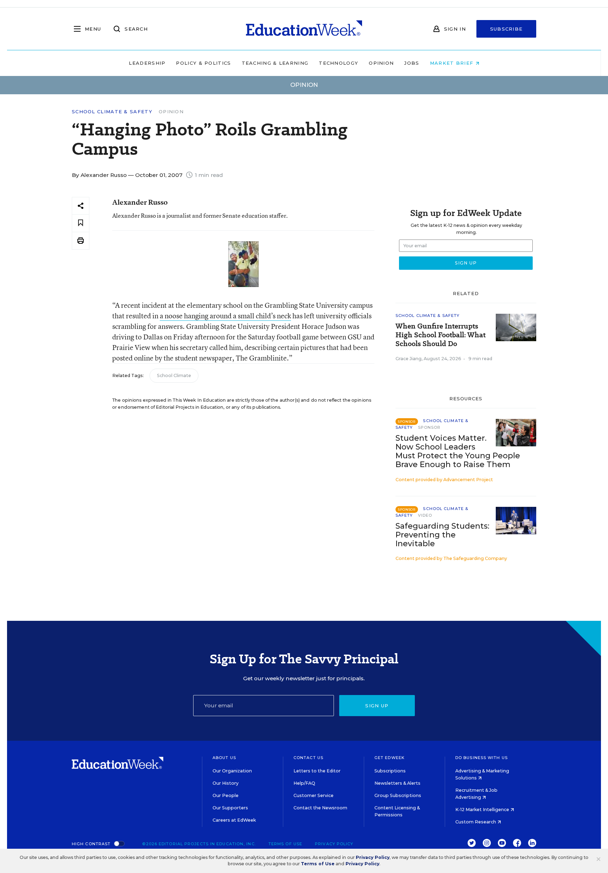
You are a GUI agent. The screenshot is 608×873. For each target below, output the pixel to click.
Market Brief (452, 63)
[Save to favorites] (80, 223)
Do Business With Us (481, 757)
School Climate (174, 375)
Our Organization (232, 770)
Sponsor (429, 427)
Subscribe (506, 29)
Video (425, 515)
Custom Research (476, 821)
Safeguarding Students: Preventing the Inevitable (442, 535)
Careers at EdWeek (234, 820)
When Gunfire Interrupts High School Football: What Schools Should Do (440, 335)
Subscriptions (390, 770)
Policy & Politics (203, 63)
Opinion (381, 63)
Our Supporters (230, 807)
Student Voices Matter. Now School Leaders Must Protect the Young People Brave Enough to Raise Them (457, 451)
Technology (338, 63)
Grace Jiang (408, 358)
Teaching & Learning (275, 63)
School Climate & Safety (112, 111)
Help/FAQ (304, 783)
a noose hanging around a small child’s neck (225, 315)
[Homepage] (304, 29)
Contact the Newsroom (320, 807)
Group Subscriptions (397, 795)
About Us (224, 757)
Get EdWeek (389, 757)
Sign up (376, 705)
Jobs (411, 63)
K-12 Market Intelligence (482, 809)
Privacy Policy (334, 843)
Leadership (147, 63)
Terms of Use (285, 843)
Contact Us (308, 757)
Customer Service (313, 795)
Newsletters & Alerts (397, 783)
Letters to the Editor (317, 770)
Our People (226, 795)
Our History (226, 783)
